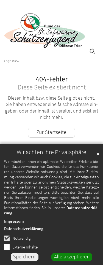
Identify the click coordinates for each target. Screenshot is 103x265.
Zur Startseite (51, 132)
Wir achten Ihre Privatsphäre (51, 152)
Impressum (14, 221)
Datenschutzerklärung (23, 228)
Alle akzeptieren (72, 257)
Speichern (24, 257)
